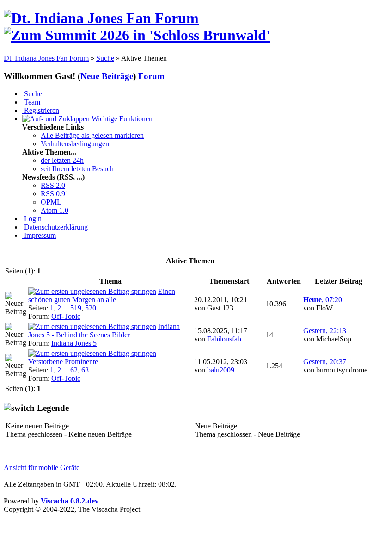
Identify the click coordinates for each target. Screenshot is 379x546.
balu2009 (220, 370)
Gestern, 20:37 (324, 362)
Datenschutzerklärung (55, 227)
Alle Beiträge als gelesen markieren (92, 135)
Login (32, 219)
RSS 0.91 (55, 194)
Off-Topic (65, 316)
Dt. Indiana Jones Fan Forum (46, 58)
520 (90, 308)
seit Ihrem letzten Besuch (77, 169)
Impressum (39, 235)
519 (75, 308)
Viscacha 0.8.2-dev (69, 501)
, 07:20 (322, 300)
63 (85, 370)
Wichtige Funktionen (121, 119)
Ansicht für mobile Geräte (41, 468)
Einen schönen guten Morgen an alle (101, 295)
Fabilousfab (224, 339)
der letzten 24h (62, 160)
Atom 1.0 (54, 210)
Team (31, 102)
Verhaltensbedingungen (75, 144)
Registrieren (40, 110)
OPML (51, 202)
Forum (151, 76)
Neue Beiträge (106, 76)
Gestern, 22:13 (324, 331)
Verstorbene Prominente (63, 362)
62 (74, 370)
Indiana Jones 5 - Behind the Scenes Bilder (104, 331)
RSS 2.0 (53, 185)
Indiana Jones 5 (74, 343)
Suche (105, 58)
